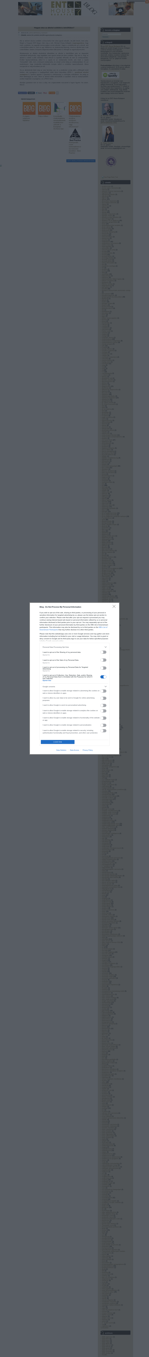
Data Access (74, 750)
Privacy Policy (88, 750)
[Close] (115, 607)
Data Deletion (61, 750)
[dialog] (74, 678)
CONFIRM (57, 742)
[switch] (103, 652)
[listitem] (74, 647)
